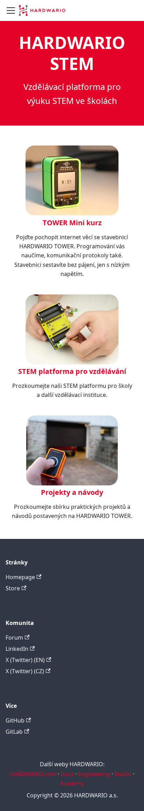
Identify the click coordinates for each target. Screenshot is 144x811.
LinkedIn (17, 649)
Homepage (20, 577)
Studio (122, 774)
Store (13, 588)
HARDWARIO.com (33, 774)
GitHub (15, 720)
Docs (67, 774)
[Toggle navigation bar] (11, 10)
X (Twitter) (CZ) (25, 671)
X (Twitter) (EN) (25, 660)
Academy (72, 783)
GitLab (14, 731)
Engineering (94, 774)
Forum (14, 637)
